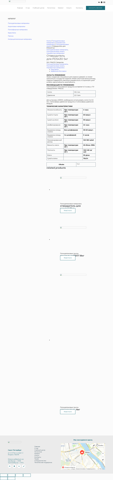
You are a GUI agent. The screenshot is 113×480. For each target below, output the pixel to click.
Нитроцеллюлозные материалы (20, 39)
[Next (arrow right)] (11, 478)
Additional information (58, 71)
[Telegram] (101, 2)
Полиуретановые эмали (55, 51)
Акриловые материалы (16, 26)
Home (49, 41)
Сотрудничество (40, 461)
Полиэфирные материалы (18, 30)
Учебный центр (38, 8)
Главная (20, 8)
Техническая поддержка (43, 462)
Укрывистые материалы (55, 53)
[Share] (11, 475)
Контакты (79, 8)
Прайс (36, 459)
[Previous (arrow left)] (3, 478)
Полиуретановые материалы (18, 23)
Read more (68, 210)
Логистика (51, 8)
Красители (12, 33)
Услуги (69, 8)
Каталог (61, 8)
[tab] (73, 69)
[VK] (99, 2)
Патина (10, 36)
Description (55, 69)
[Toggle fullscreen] (19, 475)
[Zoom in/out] (27, 475)
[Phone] (23, 466)
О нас (28, 8)
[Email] (104, 2)
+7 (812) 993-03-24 (89, 2)
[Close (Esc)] (3, 475)
